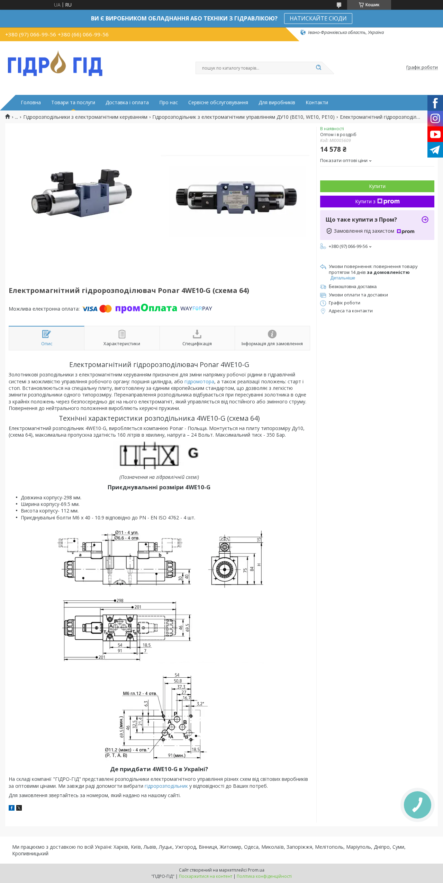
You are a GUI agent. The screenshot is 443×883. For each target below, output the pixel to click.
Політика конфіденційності (264, 876)
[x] (19, 808)
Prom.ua (256, 870)
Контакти (317, 102)
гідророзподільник (166, 786)
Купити (377, 186)
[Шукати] (318, 68)
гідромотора (199, 381)
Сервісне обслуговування (218, 102)
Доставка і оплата (127, 102)
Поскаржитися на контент (205, 876)
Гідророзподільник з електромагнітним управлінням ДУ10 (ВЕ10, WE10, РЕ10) (243, 117)
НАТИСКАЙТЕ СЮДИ (318, 18)
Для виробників (277, 102)
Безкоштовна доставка (353, 286)
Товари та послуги (73, 102)
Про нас (168, 102)
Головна (31, 102)
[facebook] (12, 808)
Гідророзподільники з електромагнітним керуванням (85, 117)
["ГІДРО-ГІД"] (55, 62)
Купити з (365, 201)
